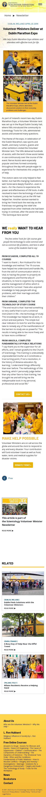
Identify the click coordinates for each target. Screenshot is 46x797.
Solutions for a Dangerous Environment (21, 765)
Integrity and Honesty (28, 761)
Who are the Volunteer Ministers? (17, 724)
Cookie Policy (25, 792)
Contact (8, 783)
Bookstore (10, 778)
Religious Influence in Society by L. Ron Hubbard (20, 737)
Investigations (9, 764)
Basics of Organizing (19, 748)
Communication (30, 750)
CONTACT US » (23, 394)
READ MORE (7, 530)
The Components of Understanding (23, 751)
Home (8, 15)
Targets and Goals (33, 766)
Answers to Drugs (11, 746)
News (7, 774)
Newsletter (22, 15)
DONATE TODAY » (23, 465)
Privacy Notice (14, 792)
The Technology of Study (14, 768)
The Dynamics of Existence (19, 753)
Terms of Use (35, 792)
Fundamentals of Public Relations (17, 759)
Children (18, 750)
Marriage (20, 764)
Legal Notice (6, 794)
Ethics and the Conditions (20, 757)
